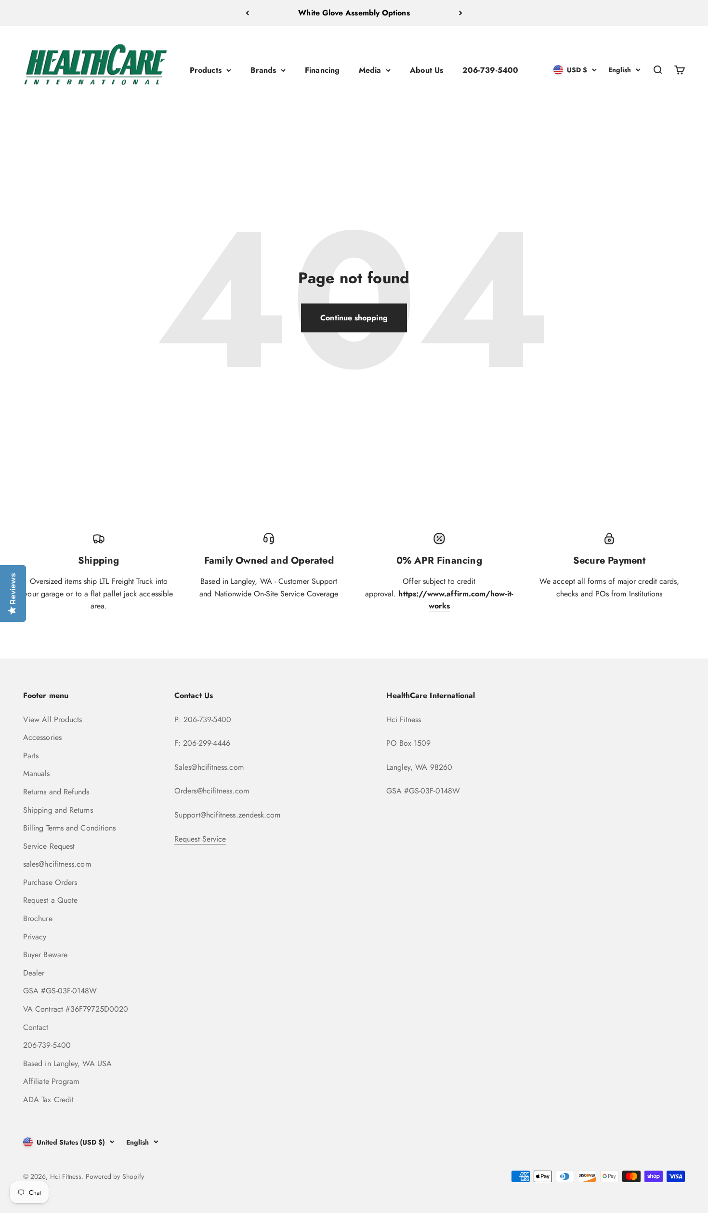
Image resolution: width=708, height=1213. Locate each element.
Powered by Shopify (115, 1176)
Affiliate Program (51, 1081)
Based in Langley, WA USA (67, 1063)
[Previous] (247, 13)
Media (370, 69)
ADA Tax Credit (48, 1099)
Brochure (37, 918)
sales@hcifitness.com (57, 864)
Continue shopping (353, 317)
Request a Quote (50, 900)
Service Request (49, 846)
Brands (263, 69)
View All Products (52, 719)
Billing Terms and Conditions (69, 827)
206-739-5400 (490, 69)
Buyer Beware (45, 954)
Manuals (36, 773)
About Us (426, 69)
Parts (31, 755)
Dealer (33, 972)
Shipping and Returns (58, 810)
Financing (322, 69)
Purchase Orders (50, 882)
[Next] (460, 13)
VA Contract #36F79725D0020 (75, 1009)
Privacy (35, 936)
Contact (36, 1027)
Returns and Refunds (56, 791)
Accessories (42, 737)
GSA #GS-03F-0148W (60, 990)
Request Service (200, 838)
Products (206, 69)
